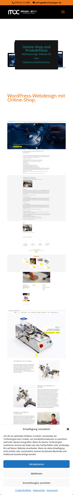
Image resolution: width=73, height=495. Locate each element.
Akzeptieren (36, 464)
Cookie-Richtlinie (23, 490)
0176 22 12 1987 (22, 2)
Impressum (52, 490)
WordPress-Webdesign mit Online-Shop (36, 97)
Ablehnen (36, 473)
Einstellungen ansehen (36, 482)
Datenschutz (39, 490)
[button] (68, 429)
